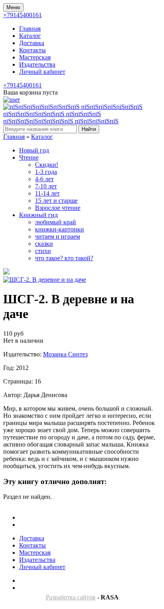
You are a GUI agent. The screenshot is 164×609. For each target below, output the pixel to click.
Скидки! (46, 164)
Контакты (32, 50)
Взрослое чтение (57, 207)
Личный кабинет (42, 71)
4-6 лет (44, 179)
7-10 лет (46, 186)
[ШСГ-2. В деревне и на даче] (44, 279)
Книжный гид (38, 215)
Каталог (30, 35)
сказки (44, 243)
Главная (30, 28)
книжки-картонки (59, 229)
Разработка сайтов (71, 597)
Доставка (31, 43)
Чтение (29, 157)
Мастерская (35, 57)
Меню (13, 7)
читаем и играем (57, 236)
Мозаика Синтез (65, 354)
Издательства (37, 64)
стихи (43, 250)
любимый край (55, 222)
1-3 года (46, 171)
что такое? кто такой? (64, 258)
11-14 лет (47, 193)
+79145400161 (22, 15)
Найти (89, 129)
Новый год (34, 150)
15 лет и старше (56, 200)
